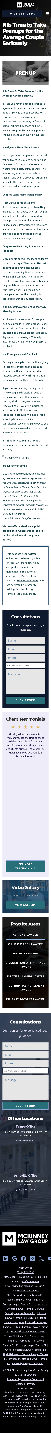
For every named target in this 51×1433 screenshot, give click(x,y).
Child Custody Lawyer (25, 944)
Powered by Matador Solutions (25, 1379)
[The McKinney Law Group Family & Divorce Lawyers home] (25, 5)
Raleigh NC (40, 1286)
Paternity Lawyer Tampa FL (27, 1363)
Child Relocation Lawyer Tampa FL (24, 1349)
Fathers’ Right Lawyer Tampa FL (24, 1299)
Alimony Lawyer (25, 935)
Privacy (31, 1383)
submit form (25, 700)
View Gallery (25, 905)
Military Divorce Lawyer (25, 999)
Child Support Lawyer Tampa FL (25, 1295)
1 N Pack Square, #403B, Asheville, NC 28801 (25, 1182)
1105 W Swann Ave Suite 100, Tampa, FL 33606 (25, 1133)
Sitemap (20, 1383)
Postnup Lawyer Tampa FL (31, 1345)
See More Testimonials (25, 866)
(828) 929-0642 (25, 1189)
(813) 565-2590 (22, 14)
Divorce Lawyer (25, 953)
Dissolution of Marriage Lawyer (25, 965)
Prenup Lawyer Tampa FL (17, 1304)
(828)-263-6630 (30, 1281)
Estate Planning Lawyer (25, 976)
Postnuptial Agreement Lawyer (25, 988)
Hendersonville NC (27, 1290)
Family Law (12, 487)
